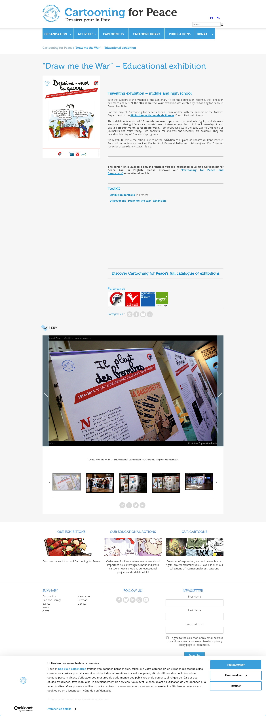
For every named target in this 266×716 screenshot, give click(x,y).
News (46, 607)
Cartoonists (113, 34)
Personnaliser (233, 675)
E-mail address (194, 624)
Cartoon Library (146, 34)
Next (220, 390)
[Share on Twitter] (136, 505)
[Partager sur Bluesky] (143, 314)
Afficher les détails (59, 708)
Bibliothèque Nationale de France (152, 115)
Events (46, 603)
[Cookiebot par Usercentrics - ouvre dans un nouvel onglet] (23, 709)
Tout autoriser (236, 664)
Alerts (46, 611)
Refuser (236, 685)
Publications (180, 34)
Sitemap (82, 600)
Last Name (194, 610)
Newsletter (84, 596)
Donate (203, 34)
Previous (46, 390)
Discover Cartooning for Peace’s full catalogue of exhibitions (166, 273)
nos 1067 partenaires (72, 668)
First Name (194, 596)
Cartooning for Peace (57, 47)
